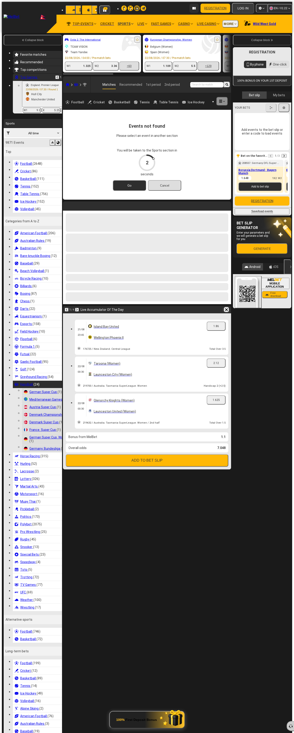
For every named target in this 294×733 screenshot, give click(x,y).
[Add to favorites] (137, 40)
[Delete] (226, 205)
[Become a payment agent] (194, 8)
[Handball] (76, 84)
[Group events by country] (58, 143)
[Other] (222, 101)
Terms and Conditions (264, 133)
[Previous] (57, 77)
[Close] (287, 342)
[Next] (78, 205)
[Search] (227, 85)
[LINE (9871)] (67, 84)
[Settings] (261, 8)
